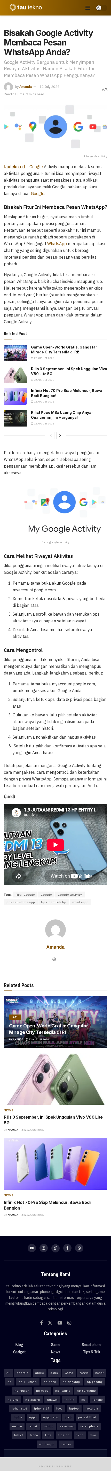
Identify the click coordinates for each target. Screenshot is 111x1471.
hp (10, 1382)
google (46, 894)
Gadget (19, 1352)
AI (8, 1373)
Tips (48, 1435)
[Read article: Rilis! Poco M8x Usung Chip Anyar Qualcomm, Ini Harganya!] (15, 418)
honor (99, 1373)
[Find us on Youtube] (32, 1248)
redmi (33, 1426)
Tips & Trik (91, 1352)
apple (39, 1373)
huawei (52, 1400)
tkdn (80, 1435)
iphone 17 (42, 1408)
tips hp (64, 1435)
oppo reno (50, 1417)
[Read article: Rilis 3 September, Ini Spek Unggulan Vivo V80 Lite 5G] (15, 374)
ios (83, 1400)
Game (15, 1017)
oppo (33, 1417)
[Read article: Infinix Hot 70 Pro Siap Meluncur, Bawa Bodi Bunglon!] (15, 396)
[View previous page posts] (51, 435)
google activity (70, 894)
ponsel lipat (87, 1417)
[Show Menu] (87, 8)
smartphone (89, 1426)
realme (17, 1426)
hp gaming (95, 1382)
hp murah (21, 1390)
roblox (48, 1426)
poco (68, 1417)
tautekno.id (14, 166)
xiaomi (66, 1444)
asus (54, 1373)
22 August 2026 (43, 358)
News (9, 1110)
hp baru (50, 1382)
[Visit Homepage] (24, 8)
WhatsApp (57, 243)
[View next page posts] (60, 435)
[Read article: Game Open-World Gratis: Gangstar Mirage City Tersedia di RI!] (15, 353)
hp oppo (42, 1390)
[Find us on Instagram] (43, 1248)
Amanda (25, 86)
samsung (67, 1426)
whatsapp (80, 902)
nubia (18, 1417)
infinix (70, 1400)
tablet (18, 1435)
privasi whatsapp (20, 902)
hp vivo (13, 1400)
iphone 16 (19, 1408)
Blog (19, 1344)
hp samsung (86, 1390)
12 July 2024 (49, 86)
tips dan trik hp (53, 902)
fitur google (25, 894)
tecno (34, 1435)
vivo (93, 1435)
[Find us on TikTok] (55, 1248)
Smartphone (91, 1344)
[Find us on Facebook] (67, 1248)
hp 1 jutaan (28, 1382)
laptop (74, 1408)
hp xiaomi (32, 1400)
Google (36, 166)
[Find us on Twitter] (50, 1323)
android (23, 1373)
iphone (97, 1400)
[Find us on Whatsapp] (79, 1248)
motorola (92, 1408)
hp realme (62, 1390)
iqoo (59, 1408)
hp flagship (71, 1382)
